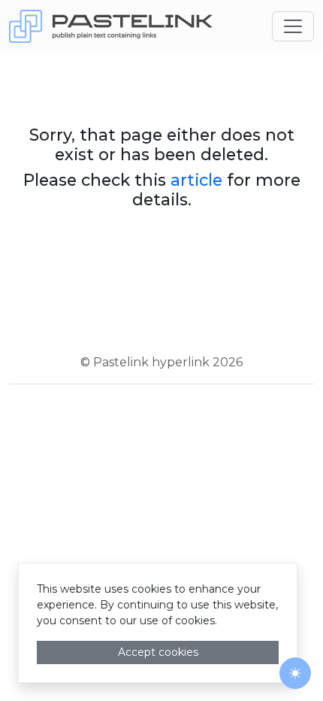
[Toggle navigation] (293, 26)
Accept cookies (158, 652)
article (196, 180)
